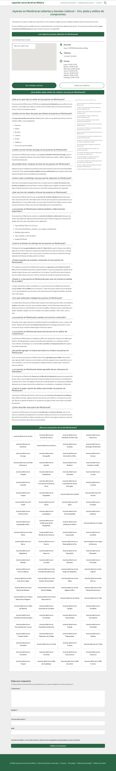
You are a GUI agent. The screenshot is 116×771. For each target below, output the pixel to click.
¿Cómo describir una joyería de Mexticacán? (89, 169)
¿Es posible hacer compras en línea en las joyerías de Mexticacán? (88, 116)
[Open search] (105, 3)
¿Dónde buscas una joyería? (68, 3)
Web (12, 728)
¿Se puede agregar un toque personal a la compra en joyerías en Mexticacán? (88, 157)
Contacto (99, 3)
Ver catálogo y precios (34, 85)
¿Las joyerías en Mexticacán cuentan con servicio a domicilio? (88, 149)
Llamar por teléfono (82, 85)
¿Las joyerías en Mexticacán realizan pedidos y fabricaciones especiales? (89, 128)
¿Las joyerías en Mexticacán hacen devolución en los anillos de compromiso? (89, 153)
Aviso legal (71, 763)
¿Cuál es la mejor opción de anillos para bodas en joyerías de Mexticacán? (89, 165)
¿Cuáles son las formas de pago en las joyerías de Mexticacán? (89, 112)
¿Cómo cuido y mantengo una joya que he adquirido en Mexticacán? (88, 120)
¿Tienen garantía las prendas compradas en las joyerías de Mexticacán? (89, 137)
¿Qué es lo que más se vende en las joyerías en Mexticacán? (89, 104)
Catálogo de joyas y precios (86, 3)
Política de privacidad (84, 763)
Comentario (16, 688)
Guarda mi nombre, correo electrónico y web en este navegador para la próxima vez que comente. (45, 740)
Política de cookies (99, 763)
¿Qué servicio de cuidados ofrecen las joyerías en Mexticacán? (89, 124)
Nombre (14, 710)
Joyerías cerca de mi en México (28, 2)
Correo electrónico (18, 719)
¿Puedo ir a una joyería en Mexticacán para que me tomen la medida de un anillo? (89, 141)
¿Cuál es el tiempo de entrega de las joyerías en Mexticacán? (89, 132)
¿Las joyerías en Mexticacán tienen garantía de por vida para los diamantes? (89, 161)
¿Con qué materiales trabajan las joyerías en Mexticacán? (88, 145)
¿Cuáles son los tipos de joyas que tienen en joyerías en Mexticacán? (88, 108)
